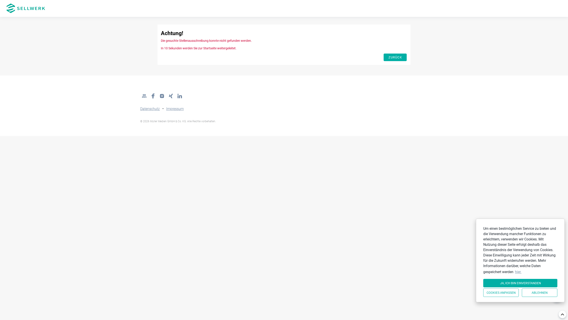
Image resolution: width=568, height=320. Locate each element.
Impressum (175, 109)
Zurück (395, 57)
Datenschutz (150, 109)
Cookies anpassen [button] (501, 292)
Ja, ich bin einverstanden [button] (520, 283)
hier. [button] (518, 272)
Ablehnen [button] (540, 292)
